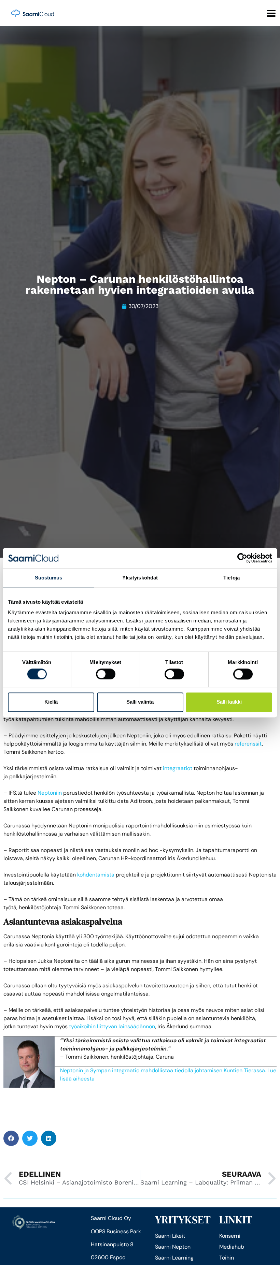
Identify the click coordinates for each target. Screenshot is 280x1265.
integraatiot (177, 768)
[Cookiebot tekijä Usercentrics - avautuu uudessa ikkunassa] (242, 558)
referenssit (248, 743)
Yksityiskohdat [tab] (140, 577)
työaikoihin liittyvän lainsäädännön (112, 1026)
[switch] (105, 673)
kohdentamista (95, 874)
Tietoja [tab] (231, 577)
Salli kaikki (229, 702)
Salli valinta (140, 702)
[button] (11, 1138)
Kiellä (51, 702)
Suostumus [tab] (48, 577)
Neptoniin (50, 792)
